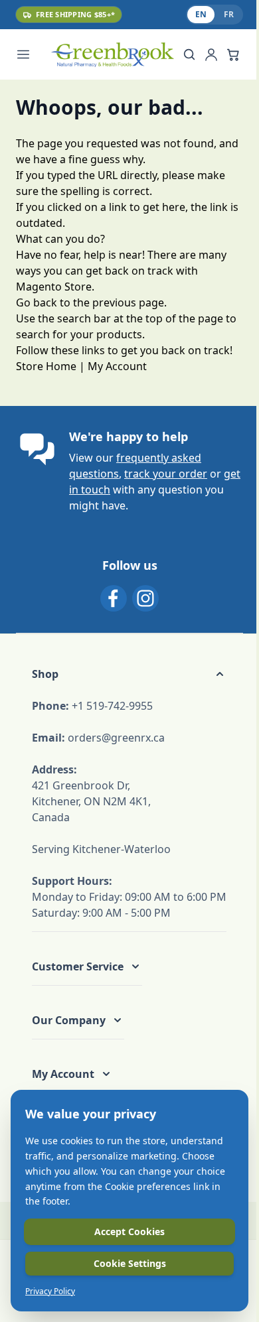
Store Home (46, 366)
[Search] (189, 54)
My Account (117, 366)
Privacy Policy (50, 1291)
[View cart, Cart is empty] (233, 54)
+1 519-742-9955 (112, 705)
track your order (165, 473)
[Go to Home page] (112, 55)
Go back (36, 302)
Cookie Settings (130, 1263)
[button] (129, 674)
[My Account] (211, 54)
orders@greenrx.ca (116, 737)
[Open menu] (30, 54)
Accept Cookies (129, 1231)
